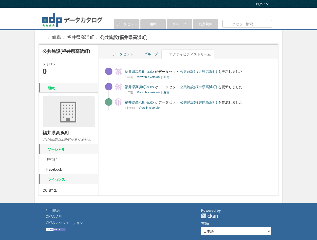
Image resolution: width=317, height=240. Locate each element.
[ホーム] (44, 37)
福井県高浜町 (80, 37)
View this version (148, 77)
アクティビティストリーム (189, 54)
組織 (153, 23)
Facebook (53, 169)
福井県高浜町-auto (139, 71)
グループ (179, 23)
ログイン (262, 3)
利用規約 (205, 23)
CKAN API (54, 216)
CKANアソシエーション (64, 222)
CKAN (209, 215)
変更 (166, 77)
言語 (204, 223)
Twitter (51, 159)
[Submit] (267, 23)
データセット (126, 23)
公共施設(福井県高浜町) (124, 37)
